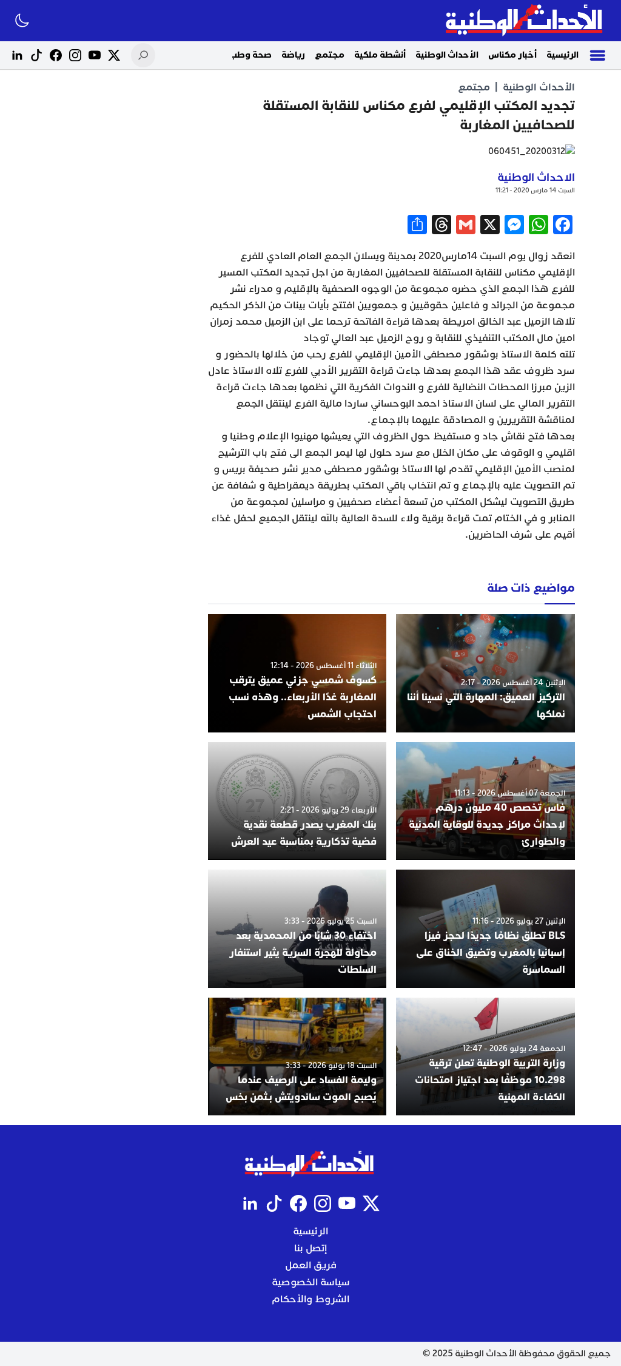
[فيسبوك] (56, 55)
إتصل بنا (310, 1248)
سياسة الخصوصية (311, 1282)
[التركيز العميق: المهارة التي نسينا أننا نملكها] (485, 673)
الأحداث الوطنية (446, 55)
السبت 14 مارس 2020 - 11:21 (535, 190)
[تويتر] (114, 55)
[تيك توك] (36, 55)
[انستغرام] (75, 55)
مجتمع (329, 55)
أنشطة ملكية (380, 55)
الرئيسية (562, 55)
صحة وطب (250, 55)
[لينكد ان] (17, 55)
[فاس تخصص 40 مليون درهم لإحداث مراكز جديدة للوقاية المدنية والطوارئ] (485, 801)
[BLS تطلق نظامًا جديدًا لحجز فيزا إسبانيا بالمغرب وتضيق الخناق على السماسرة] (485, 928)
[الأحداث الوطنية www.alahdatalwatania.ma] (525, 20)
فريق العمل (311, 1265)
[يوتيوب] (94, 55)
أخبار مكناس (512, 55)
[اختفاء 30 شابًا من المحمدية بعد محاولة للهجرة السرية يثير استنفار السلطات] (297, 928)
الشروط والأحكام (310, 1299)
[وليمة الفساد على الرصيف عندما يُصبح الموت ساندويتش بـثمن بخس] (297, 1056)
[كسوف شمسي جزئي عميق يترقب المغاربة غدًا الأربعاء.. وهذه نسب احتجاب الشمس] (297, 673)
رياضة (293, 55)
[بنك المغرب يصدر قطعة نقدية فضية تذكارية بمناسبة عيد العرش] (297, 801)
